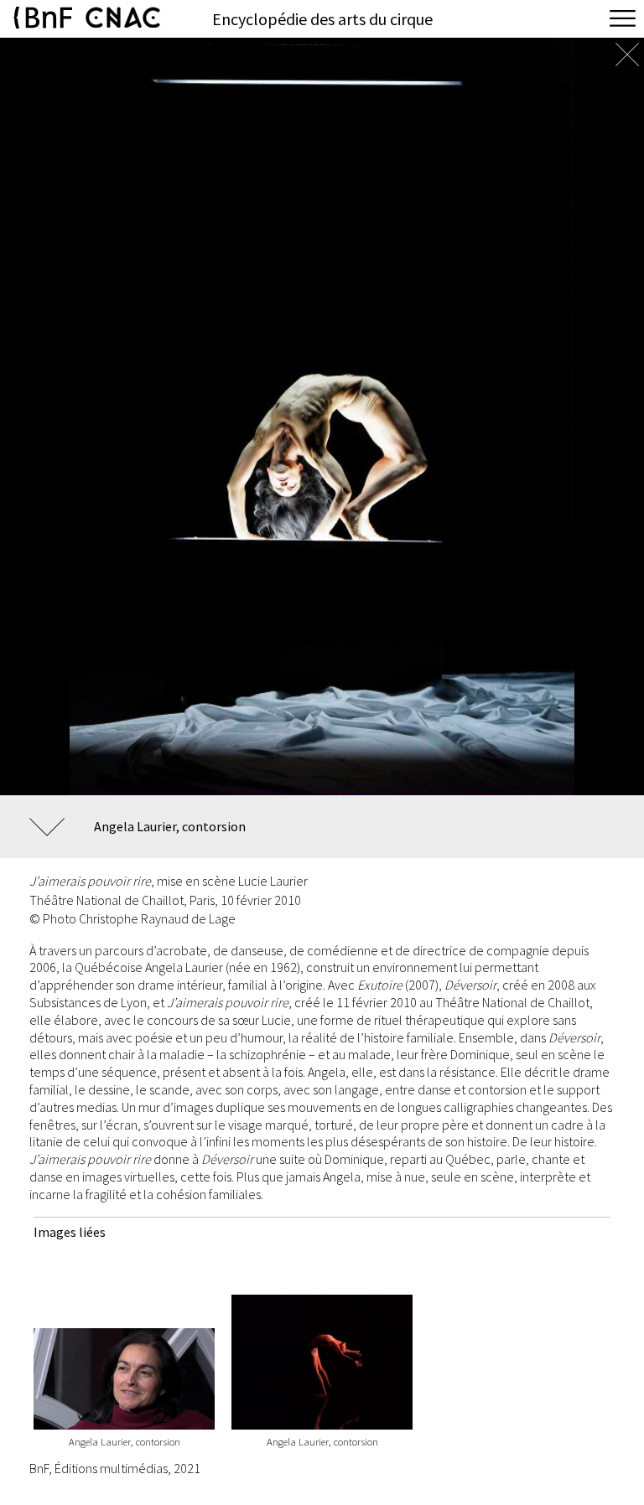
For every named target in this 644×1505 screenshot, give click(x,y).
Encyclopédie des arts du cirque (322, 18)
